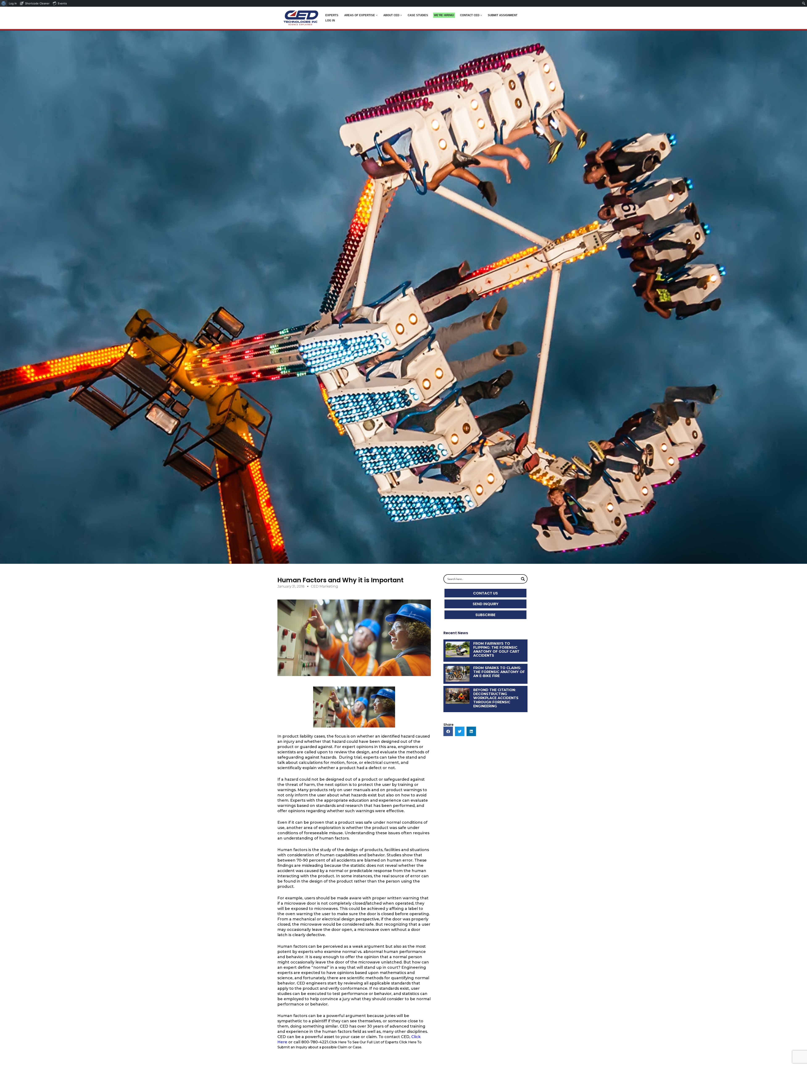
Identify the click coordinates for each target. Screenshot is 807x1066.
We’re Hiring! (444, 15)
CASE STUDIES (418, 15)
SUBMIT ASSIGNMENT (502, 15)
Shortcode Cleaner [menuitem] (37, 3)
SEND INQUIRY (485, 603)
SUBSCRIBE (485, 614)
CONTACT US (485, 593)
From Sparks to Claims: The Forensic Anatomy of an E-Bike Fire (499, 672)
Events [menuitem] (62, 3)
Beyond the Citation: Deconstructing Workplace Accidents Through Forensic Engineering (495, 698)
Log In (330, 20)
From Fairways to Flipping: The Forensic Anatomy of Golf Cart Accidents (496, 650)
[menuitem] (3, 3)
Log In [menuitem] (13, 3)
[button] (376, 15)
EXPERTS (331, 15)
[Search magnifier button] (523, 579)
